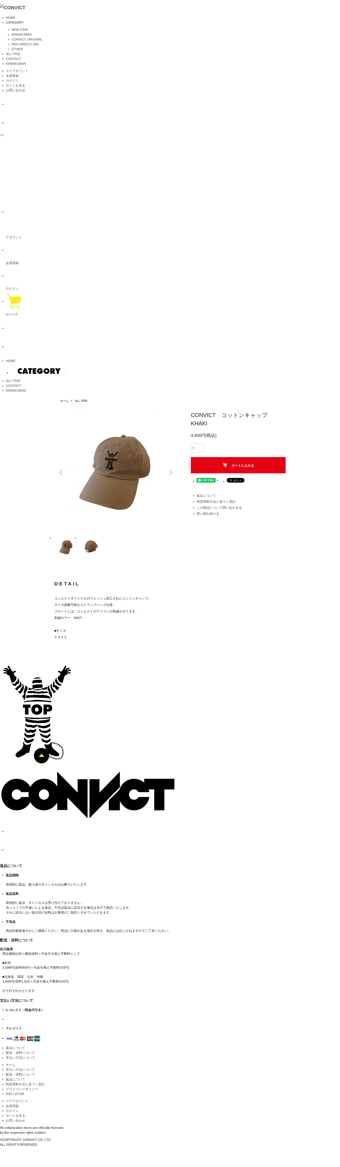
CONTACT (13, 59)
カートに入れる (243, 465)
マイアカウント (17, 71)
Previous (61, 472)
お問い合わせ (15, 90)
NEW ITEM (20, 29)
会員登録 (12, 76)
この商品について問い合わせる (219, 507)
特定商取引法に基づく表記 (216, 501)
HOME (10, 17)
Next (170, 472)
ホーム (64, 401)
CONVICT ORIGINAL (27, 39)
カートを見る (15, 85)
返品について (206, 495)
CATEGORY (39, 371)
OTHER (17, 49)
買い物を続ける (208, 513)
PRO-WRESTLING (25, 44)
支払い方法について (20, 1057)
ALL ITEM (13, 54)
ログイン (12, 80)
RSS (9, 1094)
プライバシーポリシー (22, 1089)
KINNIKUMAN (22, 34)
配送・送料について (20, 1053)
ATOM (19, 1094)
